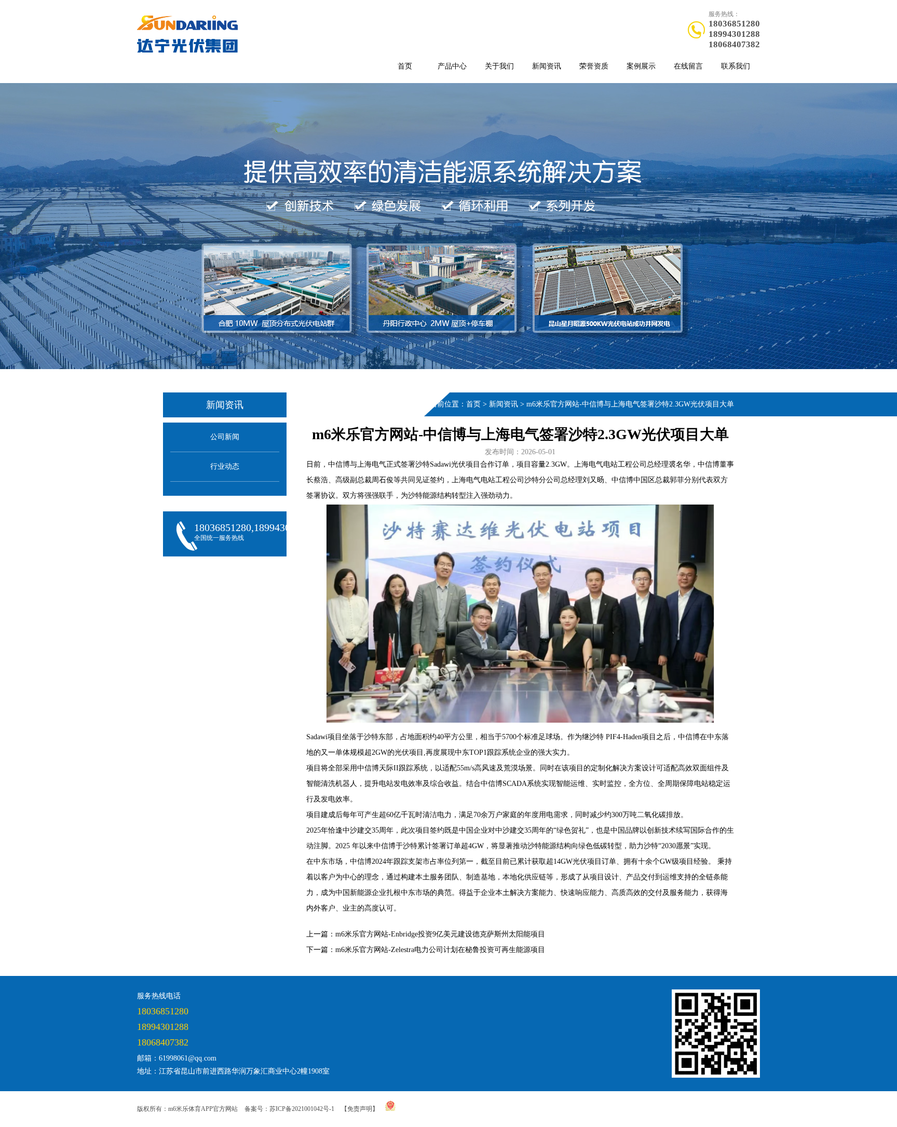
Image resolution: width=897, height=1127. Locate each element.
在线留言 (688, 66)
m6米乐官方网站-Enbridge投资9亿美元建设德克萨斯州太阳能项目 (440, 934)
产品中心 (452, 66)
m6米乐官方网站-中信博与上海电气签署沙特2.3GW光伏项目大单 (630, 404)
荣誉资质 (593, 66)
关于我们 (499, 66)
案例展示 (641, 66)
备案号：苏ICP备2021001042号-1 (289, 1108)
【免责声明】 (359, 1108)
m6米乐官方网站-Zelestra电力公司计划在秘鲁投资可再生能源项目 (440, 950)
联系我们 (735, 66)
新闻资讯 (546, 66)
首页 (405, 66)
